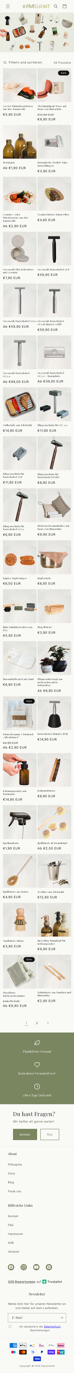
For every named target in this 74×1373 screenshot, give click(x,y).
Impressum (15, 1233)
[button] (8, 6)
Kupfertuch (44, 578)
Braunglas (9, 162)
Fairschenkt (48, 1366)
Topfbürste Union (13, 940)
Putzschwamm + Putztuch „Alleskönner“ (18, 736)
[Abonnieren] (61, 1317)
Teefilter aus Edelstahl (50, 891)
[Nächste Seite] (47, 1023)
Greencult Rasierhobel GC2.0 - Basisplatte (50, 374)
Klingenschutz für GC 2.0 (52, 425)
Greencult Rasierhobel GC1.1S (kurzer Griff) (50, 323)
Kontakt (25, 1134)
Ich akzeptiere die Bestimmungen (40, 1328)
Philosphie (15, 1164)
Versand (13, 1251)
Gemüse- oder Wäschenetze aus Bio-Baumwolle (16, 217)
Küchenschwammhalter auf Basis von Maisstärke (53, 527)
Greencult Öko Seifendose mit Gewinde (18, 271)
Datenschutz (52, 1326)
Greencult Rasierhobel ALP (53, 269)
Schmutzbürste (46, 790)
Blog (11, 1182)
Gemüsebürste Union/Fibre (53, 214)
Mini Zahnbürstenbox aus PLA (18, 629)
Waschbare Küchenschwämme (14, 994)
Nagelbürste (44, 627)
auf (35, 1282)
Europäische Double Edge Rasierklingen (52, 164)
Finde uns (14, 1191)
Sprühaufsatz (11, 843)
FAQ (50, 1134)
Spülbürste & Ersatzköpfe (52, 843)
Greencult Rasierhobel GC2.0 (16, 375)
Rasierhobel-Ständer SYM (52, 733)
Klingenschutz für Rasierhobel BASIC (48, 476)
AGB (11, 1242)
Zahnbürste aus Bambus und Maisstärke (54, 994)
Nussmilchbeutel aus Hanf (18, 679)
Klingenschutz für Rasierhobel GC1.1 (13, 528)
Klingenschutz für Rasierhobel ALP (13, 475)
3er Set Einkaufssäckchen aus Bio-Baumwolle (18, 108)
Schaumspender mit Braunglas (15, 793)
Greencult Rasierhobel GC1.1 (20, 321)
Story (11, 1173)
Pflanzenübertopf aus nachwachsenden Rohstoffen (50, 682)
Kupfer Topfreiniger (15, 578)
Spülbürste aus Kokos (15, 891)
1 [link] (26, 1023)
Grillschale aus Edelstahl (17, 425)
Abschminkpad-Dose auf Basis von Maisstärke (52, 108)
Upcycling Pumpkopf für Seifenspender (51, 942)
